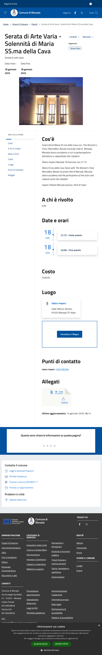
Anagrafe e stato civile (37, 545)
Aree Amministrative (11, 547)
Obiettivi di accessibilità (62, 617)
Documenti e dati (9, 575)
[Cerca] (96, 12)
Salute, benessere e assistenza (60, 570)
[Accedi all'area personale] (90, 4)
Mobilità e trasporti (35, 569)
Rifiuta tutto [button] (61, 644)
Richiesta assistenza (36, 612)
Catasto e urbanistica (36, 564)
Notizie (79, 543)
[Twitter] (80, 12)
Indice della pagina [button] (15, 134)
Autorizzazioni (58, 577)
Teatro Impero (59, 303)
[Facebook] (74, 12)
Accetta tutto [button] (40, 644)
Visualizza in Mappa (69, 334)
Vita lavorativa (33, 554)
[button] (51, 650)
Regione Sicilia (10, 3)
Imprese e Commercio (36, 559)
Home (5, 24)
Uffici (4, 552)
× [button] (99, 626)
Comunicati (81, 547)
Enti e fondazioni (9, 557)
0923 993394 (62, 369)
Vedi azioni (86, 36)
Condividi (73, 36)
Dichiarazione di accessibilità (59, 611)
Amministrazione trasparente (59, 592)
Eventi (34, 24)
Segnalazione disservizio (33, 601)
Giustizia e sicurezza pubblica (61, 553)
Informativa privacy (60, 599)
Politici (5, 562)
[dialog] (51, 639)
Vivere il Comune (20, 24)
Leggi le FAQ (32, 608)
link (76, 638)
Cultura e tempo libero (37, 550)
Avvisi (79, 552)
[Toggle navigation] (5, 12)
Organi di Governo (10, 543)
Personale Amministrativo (9, 568)
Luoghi (79, 565)
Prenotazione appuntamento (33, 592)
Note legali (56, 604)
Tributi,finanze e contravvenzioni (59, 561)
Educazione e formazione (57, 544)
